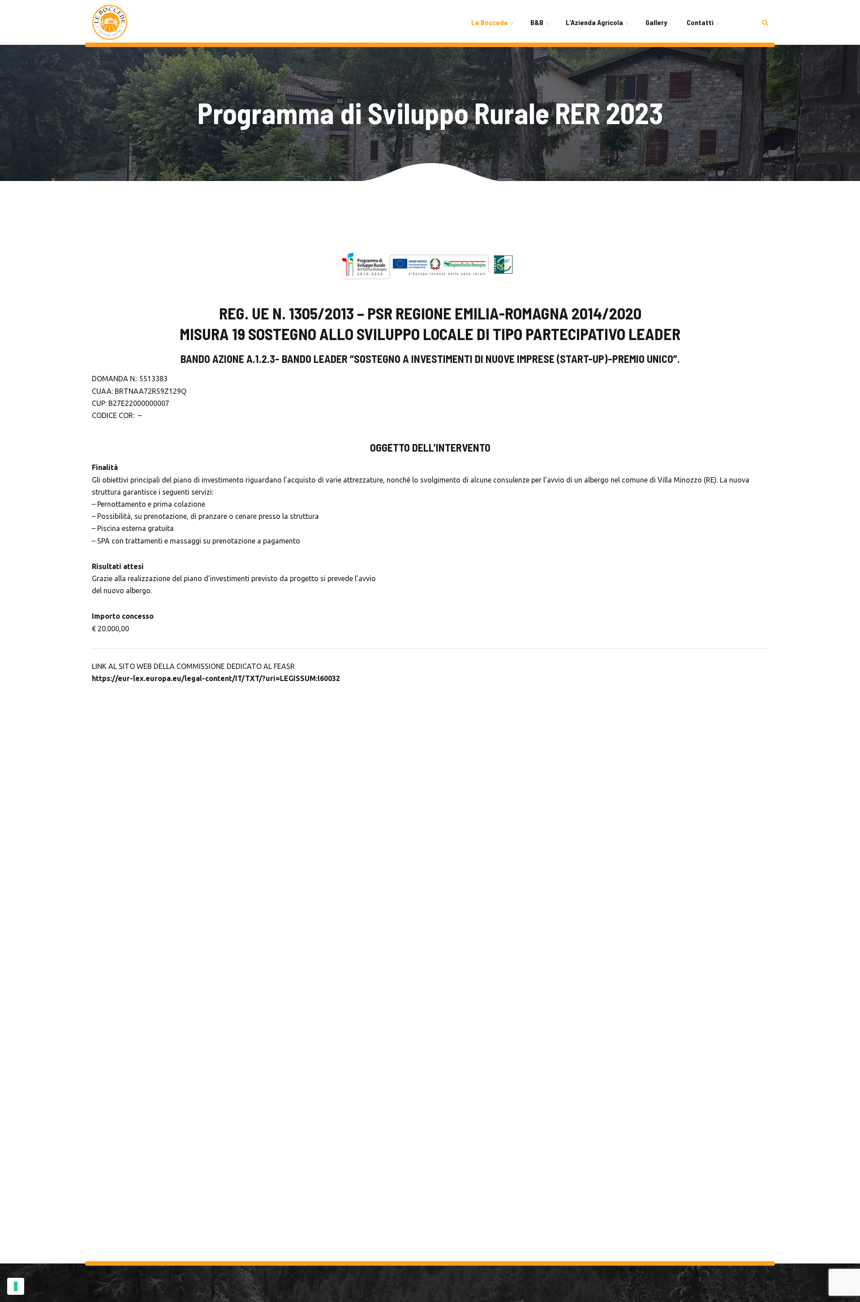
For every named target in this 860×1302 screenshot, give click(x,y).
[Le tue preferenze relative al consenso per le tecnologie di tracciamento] (15, 1286)
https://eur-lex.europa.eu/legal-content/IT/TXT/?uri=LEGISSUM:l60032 (216, 678)
